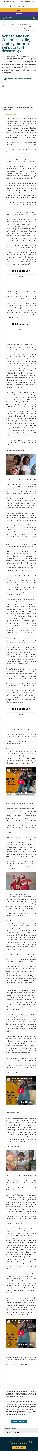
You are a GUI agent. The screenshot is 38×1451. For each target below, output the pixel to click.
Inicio (3, 24)
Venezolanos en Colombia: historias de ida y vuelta (17, 78)
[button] (28, 18)
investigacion (16, 24)
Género (9, 1432)
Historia (16, 1432)
